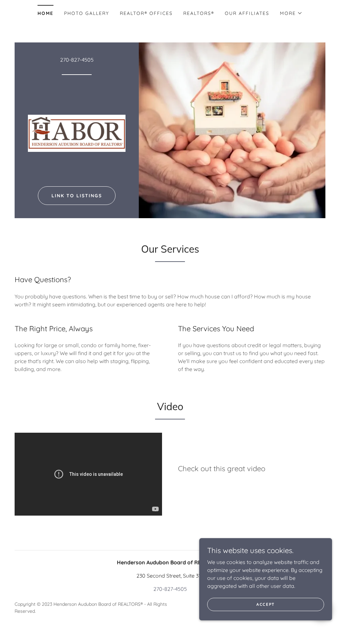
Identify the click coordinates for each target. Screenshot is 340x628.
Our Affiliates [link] (247, 13)
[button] (291, 13)
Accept (265, 604)
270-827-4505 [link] (77, 59)
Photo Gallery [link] (86, 13)
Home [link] (45, 13)
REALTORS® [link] (198, 13)
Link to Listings (76, 196)
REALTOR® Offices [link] (146, 13)
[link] (77, 132)
